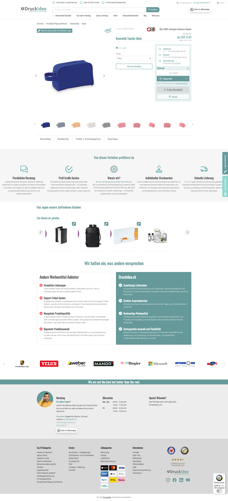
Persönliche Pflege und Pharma (49, 482)
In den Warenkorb (174, 89)
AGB (134, 467)
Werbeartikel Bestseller (130, 15)
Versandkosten (181, 83)
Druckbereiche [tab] (63, 139)
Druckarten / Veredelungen (80, 452)
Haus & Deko (42, 455)
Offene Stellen (138, 464)
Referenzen (155, 15)
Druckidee (107, 497)
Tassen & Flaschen (44, 452)
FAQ (70, 464)
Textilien (40, 467)
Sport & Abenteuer (44, 461)
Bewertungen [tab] (113, 139)
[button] (36, 75)
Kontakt (72, 470)
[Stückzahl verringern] (160, 73)
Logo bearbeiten (225, 162)
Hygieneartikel (42, 470)
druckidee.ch (61, 425)
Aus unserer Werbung (84, 15)
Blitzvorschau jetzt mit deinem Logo (56, 31)
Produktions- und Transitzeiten (81, 455)
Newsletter (137, 461)
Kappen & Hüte (43, 458)
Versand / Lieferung (77, 467)
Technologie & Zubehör (46, 473)
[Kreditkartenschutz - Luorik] (125, 236)
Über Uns (136, 455)
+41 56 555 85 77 (70, 419)
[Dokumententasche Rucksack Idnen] (93, 236)
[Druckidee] (33, 8)
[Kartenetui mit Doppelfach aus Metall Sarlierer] (60, 236)
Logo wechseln (225, 185)
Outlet (115, 15)
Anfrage (177, 63)
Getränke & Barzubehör (46, 464)
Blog (145, 15)
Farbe (118, 54)
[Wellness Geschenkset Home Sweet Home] (158, 236)
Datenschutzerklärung (142, 470)
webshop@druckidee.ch (66, 422)
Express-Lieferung (102, 15)
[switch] (219, 491)
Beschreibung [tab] (45, 139)
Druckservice (74, 461)
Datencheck (73, 458)
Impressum (137, 473)
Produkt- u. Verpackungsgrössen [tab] (88, 139)
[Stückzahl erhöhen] (186, 73)
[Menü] (223, 474)
